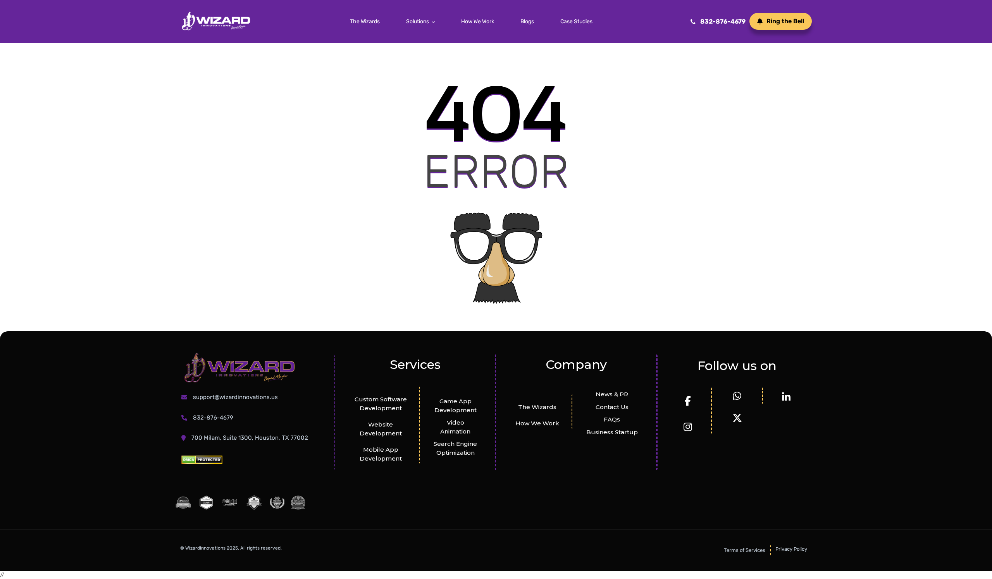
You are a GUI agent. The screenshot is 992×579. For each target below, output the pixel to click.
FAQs (612, 419)
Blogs (527, 21)
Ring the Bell (785, 21)
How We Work (477, 21)
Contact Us (612, 407)
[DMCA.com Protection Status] (201, 459)
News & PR (612, 394)
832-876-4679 (723, 21)
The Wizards (365, 21)
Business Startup (612, 432)
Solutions (417, 21)
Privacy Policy (791, 549)
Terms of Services (744, 550)
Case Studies (576, 21)
